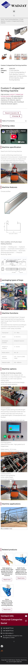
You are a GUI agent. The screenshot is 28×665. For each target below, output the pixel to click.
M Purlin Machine (14, 78)
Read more (7, 579)
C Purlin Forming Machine (16, 72)
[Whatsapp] (26, 621)
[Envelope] (26, 616)
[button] (14, 11)
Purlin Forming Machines (11, 19)
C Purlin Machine (14, 70)
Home (2, 19)
